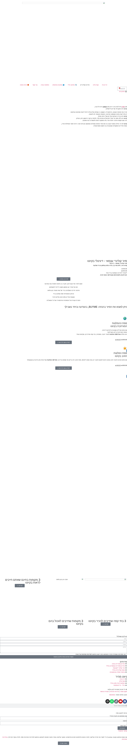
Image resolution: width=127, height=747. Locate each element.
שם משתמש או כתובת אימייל (118, 716)
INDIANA (112, 695)
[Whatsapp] (112, 701)
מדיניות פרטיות (114, 691)
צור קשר (34, 85)
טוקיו (123, 107)
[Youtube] (120, 701)
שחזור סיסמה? (122, 731)
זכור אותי (123, 725)
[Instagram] (107, 701)
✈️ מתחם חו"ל (72, 85)
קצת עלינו (96, 85)
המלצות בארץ (45, 85)
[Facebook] (125, 701)
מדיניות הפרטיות (86, 654)
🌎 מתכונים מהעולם (58, 85)
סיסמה (125, 721)
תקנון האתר (123, 691)
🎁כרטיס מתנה (24, 85)
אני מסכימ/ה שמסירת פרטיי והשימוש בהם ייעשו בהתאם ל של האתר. (100, 654)
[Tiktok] (116, 701)
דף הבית (104, 85)
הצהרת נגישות (104, 691)
